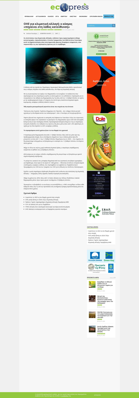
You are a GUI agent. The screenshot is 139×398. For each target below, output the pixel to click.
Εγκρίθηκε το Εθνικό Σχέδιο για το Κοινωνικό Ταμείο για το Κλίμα (105, 284)
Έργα (57, 16)
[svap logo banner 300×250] (101, 211)
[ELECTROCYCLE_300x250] (101, 44)
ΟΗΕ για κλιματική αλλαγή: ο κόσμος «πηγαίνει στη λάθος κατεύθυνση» (48, 25)
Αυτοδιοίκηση (41, 16)
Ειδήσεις (51, 16)
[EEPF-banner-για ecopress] (101, 261)
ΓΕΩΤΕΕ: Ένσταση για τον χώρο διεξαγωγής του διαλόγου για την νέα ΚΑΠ (105, 314)
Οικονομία (83, 16)
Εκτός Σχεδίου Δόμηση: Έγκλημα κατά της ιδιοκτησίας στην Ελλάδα (105, 329)
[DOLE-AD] (101, 142)
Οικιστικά (73, 16)
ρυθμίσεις (65, 396)
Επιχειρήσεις (37, 29)
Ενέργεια (64, 16)
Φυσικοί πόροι (57, 29)
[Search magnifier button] (113, 25)
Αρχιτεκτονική (101, 333)
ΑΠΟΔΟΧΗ (97, 395)
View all (112, 277)
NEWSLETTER (108, 16)
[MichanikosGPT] (99, 185)
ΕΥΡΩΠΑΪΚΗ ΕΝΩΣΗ (96, 16)
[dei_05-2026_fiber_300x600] (101, 84)
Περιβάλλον (29, 16)
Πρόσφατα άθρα (93, 277)
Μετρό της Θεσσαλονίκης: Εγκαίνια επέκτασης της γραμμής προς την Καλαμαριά (105, 299)
